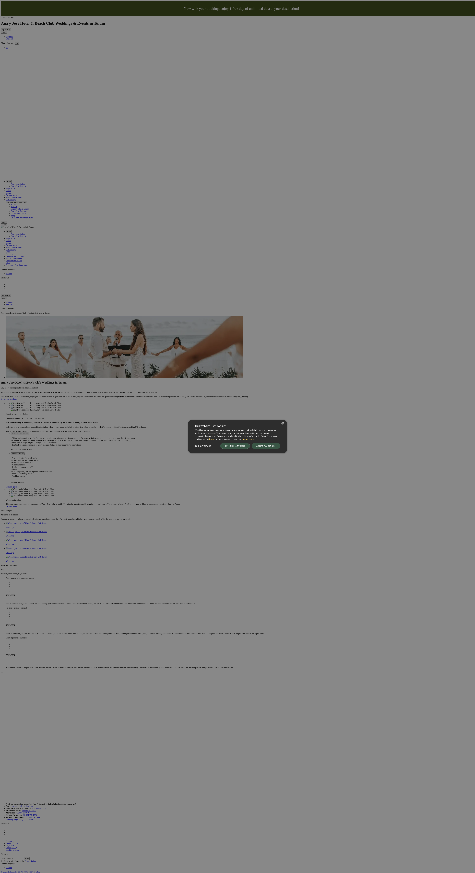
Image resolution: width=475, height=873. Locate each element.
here (211, 439)
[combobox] (282, 423)
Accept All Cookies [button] (265, 446)
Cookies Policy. (247, 439)
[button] (203, 446)
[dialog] (237, 436)
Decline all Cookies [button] (235, 446)
